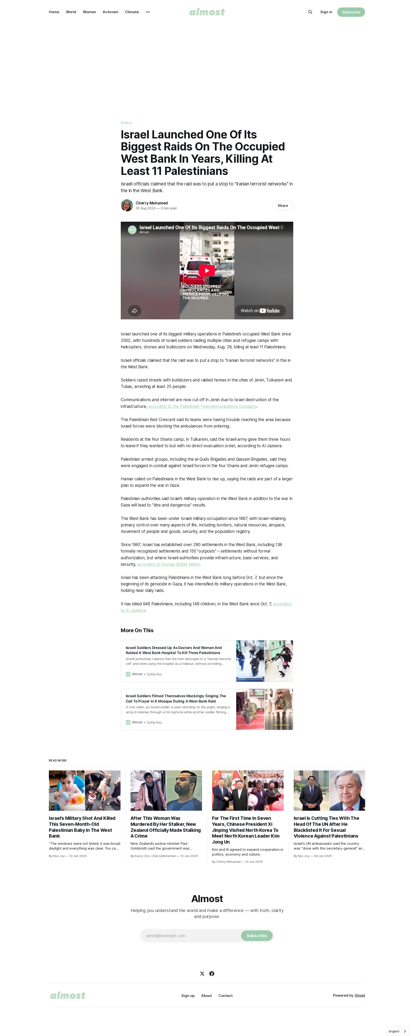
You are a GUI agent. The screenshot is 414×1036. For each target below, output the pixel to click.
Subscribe (351, 12)
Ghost (360, 995)
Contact (225, 995)
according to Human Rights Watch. (169, 564)
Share (283, 205)
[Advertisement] (207, 67)
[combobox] (397, 1031)
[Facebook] (211, 973)
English (394, 1031)
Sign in (326, 12)
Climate (132, 12)
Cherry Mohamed (152, 203)
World (71, 12)
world (126, 123)
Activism (110, 12)
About (206, 995)
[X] (202, 973)
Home (54, 12)
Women (89, 12)
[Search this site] (310, 12)
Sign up (188, 995)
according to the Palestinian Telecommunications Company (202, 406)
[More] (148, 12)
